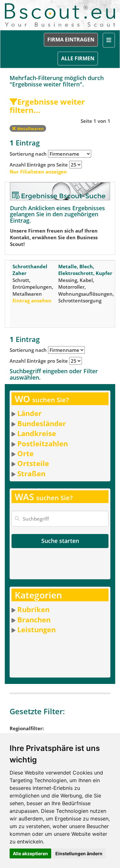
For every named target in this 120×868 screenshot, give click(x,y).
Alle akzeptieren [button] (30, 853)
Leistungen (36, 629)
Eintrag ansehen (32, 300)
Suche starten (60, 541)
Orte (25, 453)
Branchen (34, 619)
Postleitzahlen (42, 443)
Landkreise (36, 433)
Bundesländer (41, 423)
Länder (29, 413)
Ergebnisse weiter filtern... (47, 105)
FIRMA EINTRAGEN (70, 39)
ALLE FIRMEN (77, 58)
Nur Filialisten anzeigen (38, 171)
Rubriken (33, 609)
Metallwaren (30, 128)
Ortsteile (33, 463)
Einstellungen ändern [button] (78, 853)
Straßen (31, 473)
